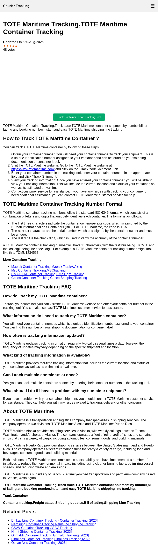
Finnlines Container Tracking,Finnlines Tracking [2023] (51, 539)
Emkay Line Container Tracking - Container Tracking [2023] (54, 520)
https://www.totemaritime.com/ (33, 169)
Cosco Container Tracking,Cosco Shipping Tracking (49, 278)
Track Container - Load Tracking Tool (79, 117)
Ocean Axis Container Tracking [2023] (38, 542)
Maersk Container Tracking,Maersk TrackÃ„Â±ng (46, 266)
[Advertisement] (79, 82)
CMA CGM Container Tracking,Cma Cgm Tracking (48, 274)
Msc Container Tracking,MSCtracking (38, 270)
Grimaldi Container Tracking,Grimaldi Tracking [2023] (50, 535)
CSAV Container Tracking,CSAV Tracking (41, 528)
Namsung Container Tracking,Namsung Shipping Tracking (53, 524)
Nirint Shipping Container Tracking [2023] (41, 531)
